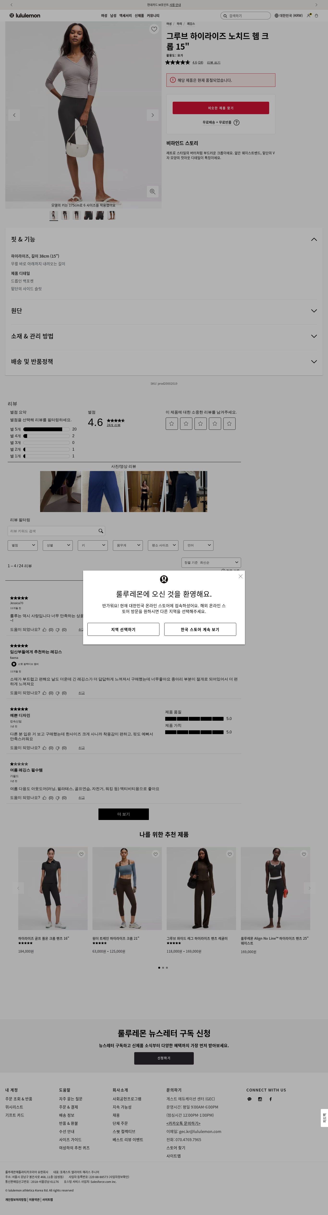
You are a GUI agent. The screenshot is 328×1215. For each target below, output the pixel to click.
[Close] (242, 575)
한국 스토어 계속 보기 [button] (200, 629)
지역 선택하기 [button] (123, 629)
